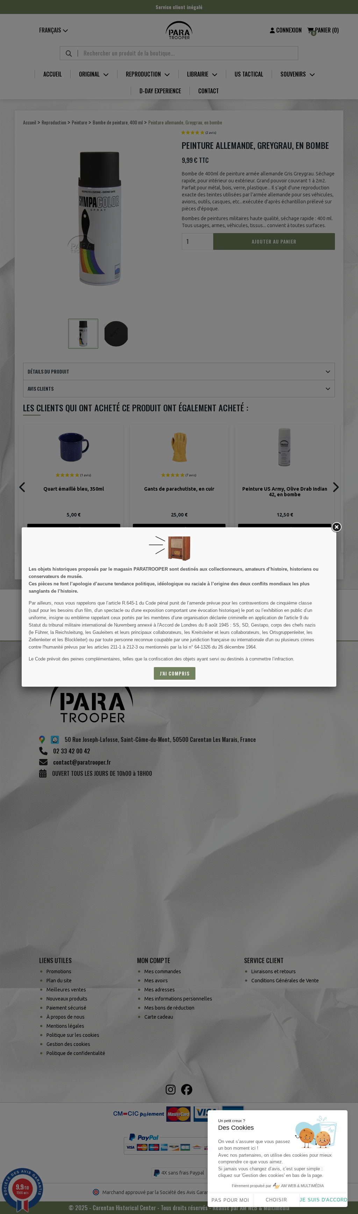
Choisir (276, 1199)
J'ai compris (174, 673)
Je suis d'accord (324, 1199)
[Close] (336, 527)
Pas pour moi (230, 1200)
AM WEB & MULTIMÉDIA (302, 1186)
